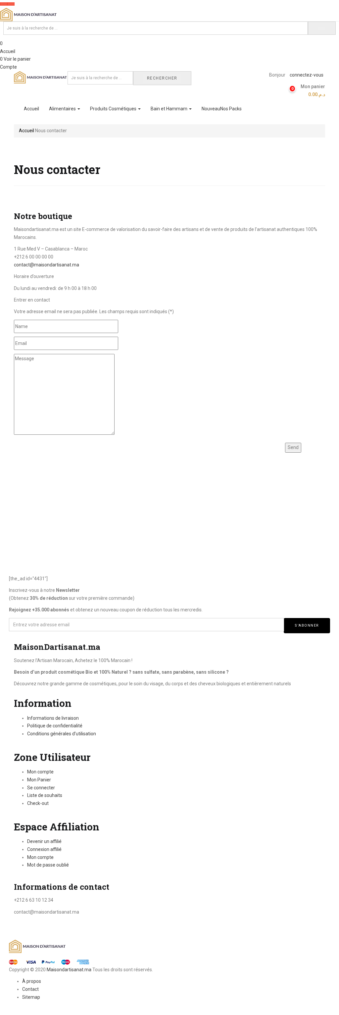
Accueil (7, 51)
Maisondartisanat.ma (69, 969)
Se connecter (41, 787)
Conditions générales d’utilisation (61, 733)
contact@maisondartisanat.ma (46, 264)
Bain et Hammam (169, 108)
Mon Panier (39, 779)
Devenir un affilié (44, 841)
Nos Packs (222, 108)
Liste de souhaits (44, 795)
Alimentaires (63, 108)
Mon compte (40, 771)
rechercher (162, 78)
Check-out (38, 803)
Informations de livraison (53, 718)
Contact (30, 989)
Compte (8, 67)
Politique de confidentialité (54, 725)
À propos (31, 981)
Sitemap (31, 997)
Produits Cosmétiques (113, 108)
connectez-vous (306, 75)
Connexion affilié (44, 849)
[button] (310, 91)
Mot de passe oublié (48, 865)
